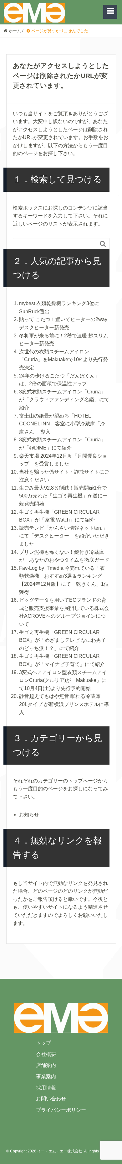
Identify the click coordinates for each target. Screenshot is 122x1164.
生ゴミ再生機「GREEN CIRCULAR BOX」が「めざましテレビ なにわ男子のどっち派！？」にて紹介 (62, 640)
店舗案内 (46, 1065)
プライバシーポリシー (61, 1110)
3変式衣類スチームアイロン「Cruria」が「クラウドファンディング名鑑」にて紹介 (64, 399)
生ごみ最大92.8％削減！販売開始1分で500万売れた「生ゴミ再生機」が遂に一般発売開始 (63, 496)
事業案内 (46, 1076)
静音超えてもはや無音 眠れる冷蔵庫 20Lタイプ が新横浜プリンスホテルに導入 (64, 704)
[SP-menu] (110, 12)
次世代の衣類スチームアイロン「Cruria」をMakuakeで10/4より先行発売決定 (63, 359)
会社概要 (46, 1054)
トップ (43, 1043)
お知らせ (29, 814)
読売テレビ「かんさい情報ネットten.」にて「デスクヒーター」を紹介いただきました (64, 536)
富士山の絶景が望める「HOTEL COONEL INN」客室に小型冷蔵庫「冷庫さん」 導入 (62, 423)
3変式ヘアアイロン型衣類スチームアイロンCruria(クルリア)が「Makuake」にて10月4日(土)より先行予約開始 (63, 680)
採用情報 (46, 1087)
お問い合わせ (51, 1098)
